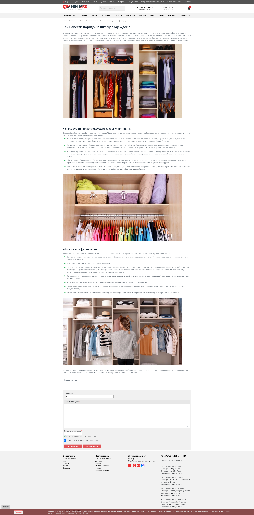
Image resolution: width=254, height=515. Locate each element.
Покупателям (133, 2)
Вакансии (66, 466)
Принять (18, 512)
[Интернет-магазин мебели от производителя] (75, 6)
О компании (69, 456)
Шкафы (95, 15)
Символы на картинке (73, 431)
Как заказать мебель (103, 458)
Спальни (118, 15)
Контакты (188, 2)
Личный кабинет (137, 456)
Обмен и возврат (102, 466)
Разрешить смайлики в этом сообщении (82, 440)
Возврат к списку (70, 380)
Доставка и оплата (107, 2)
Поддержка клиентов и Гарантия (152, 2)
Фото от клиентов (69, 458)
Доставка (98, 461)
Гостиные (106, 15)
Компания (85, 2)
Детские (142, 15)
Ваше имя (70, 394)
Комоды (171, 15)
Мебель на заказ (70, 15)
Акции (67, 2)
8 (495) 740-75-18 (145, 7)
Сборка (98, 463)
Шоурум (75, 2)
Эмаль (161, 15)
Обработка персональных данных (141, 461)
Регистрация (133, 458)
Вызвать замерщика (174, 2)
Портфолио (121, 2)
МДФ (152, 15)
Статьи (98, 468)
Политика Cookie (81, 513)
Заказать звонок (144, 9)
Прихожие (130, 15)
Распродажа (185, 15)
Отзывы (95, 2)
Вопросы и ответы (102, 470)
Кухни (84, 15)
